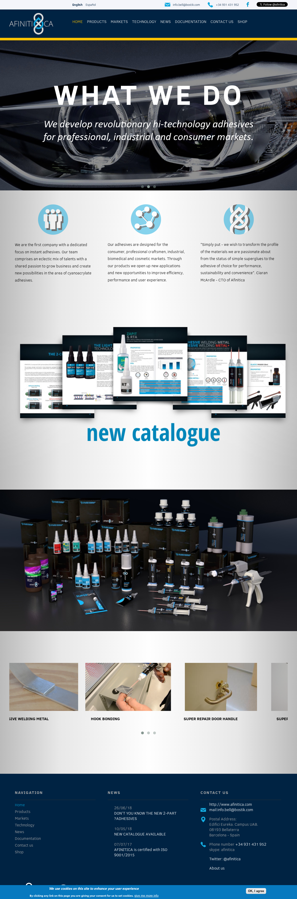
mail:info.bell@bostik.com (231, 809)
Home (77, 21)
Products (97, 21)
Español (91, 5)
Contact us (221, 21)
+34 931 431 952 (227, 5)
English (77, 5)
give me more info (146, 895)
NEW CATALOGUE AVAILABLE (140, 834)
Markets (119, 21)
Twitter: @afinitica (225, 858)
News (165, 21)
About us (217, 868)
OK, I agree (256, 891)
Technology (144, 21)
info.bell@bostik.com (186, 5)
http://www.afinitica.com (230, 804)
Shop (242, 21)
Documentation (190, 21)
